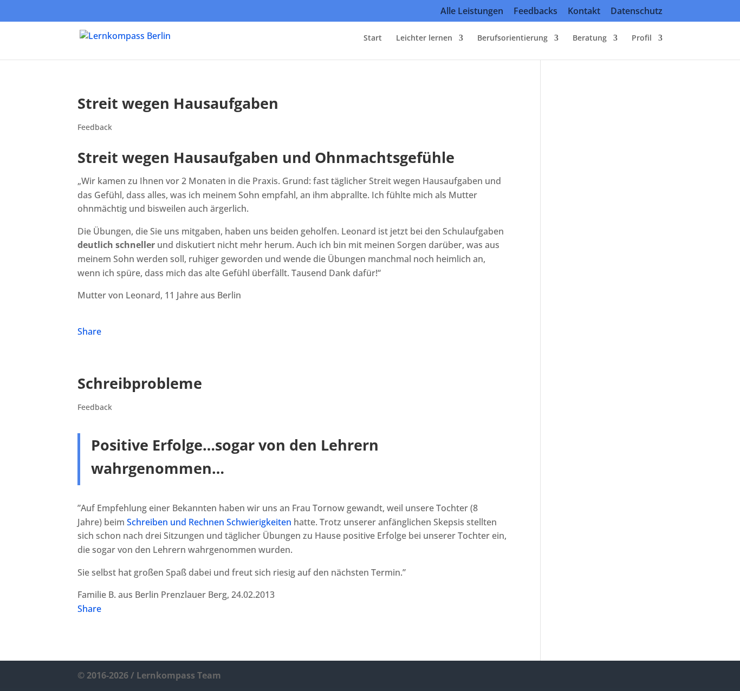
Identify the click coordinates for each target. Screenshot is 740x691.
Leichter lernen (424, 38)
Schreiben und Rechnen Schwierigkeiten (209, 522)
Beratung (590, 38)
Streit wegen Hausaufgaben (177, 103)
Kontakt (584, 11)
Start (372, 38)
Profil (642, 38)
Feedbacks (535, 11)
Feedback (94, 127)
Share (89, 331)
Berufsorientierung (512, 38)
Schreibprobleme (139, 383)
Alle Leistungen (471, 11)
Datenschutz (637, 11)
